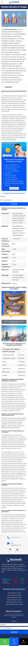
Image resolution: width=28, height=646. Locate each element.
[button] (3, 303)
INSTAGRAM (17, 551)
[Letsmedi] (14, 2)
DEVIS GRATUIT (14, 188)
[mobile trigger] (2, 2)
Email (12, 543)
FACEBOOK (10, 551)
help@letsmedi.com (16, 545)
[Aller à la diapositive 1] (10, 316)
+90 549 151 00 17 (16, 537)
